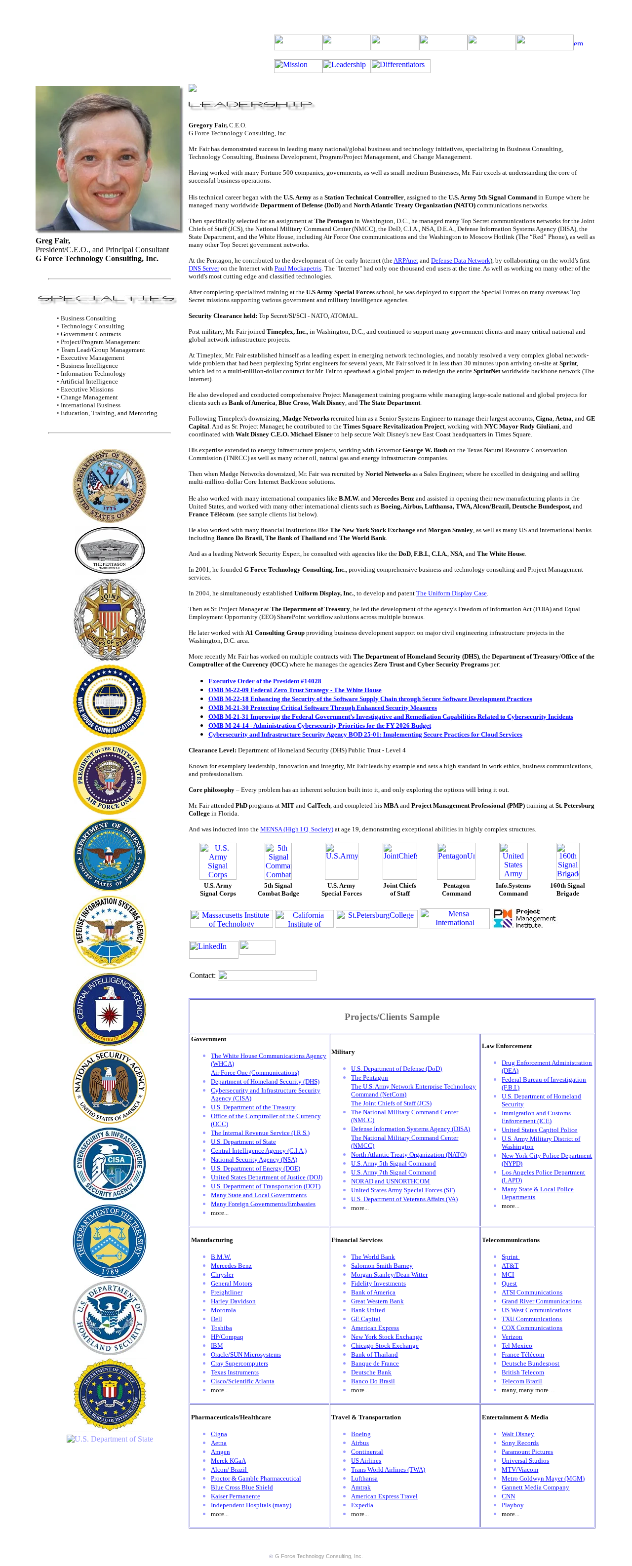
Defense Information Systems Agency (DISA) (410, 1129)
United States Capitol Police (539, 1130)
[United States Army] (110, 520)
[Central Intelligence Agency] (110, 1044)
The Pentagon (369, 1077)
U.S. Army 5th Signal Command (393, 1163)
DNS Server (204, 268)
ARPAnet (406, 260)
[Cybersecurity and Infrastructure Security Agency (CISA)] (110, 1198)
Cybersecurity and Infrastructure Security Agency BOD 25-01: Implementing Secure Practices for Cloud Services (365, 734)
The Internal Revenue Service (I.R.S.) (260, 1132)
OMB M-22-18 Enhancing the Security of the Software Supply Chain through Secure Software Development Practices (370, 699)
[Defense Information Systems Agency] (110, 967)
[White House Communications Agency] (110, 735)
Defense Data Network (460, 260)
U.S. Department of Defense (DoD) (396, 1068)
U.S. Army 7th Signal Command (393, 1172)
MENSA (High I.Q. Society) (296, 829)
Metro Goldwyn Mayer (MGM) (543, 1478)
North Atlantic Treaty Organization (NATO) (409, 1154)
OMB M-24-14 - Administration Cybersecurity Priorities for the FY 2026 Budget (319, 725)
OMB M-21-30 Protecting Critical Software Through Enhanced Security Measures (322, 707)
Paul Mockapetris (298, 268)
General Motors (231, 1283)
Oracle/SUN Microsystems (246, 1354)
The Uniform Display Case (451, 593)
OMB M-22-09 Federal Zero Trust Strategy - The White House (295, 690)
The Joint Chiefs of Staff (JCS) (391, 1103)
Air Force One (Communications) (255, 1072)
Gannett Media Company (535, 1487)
